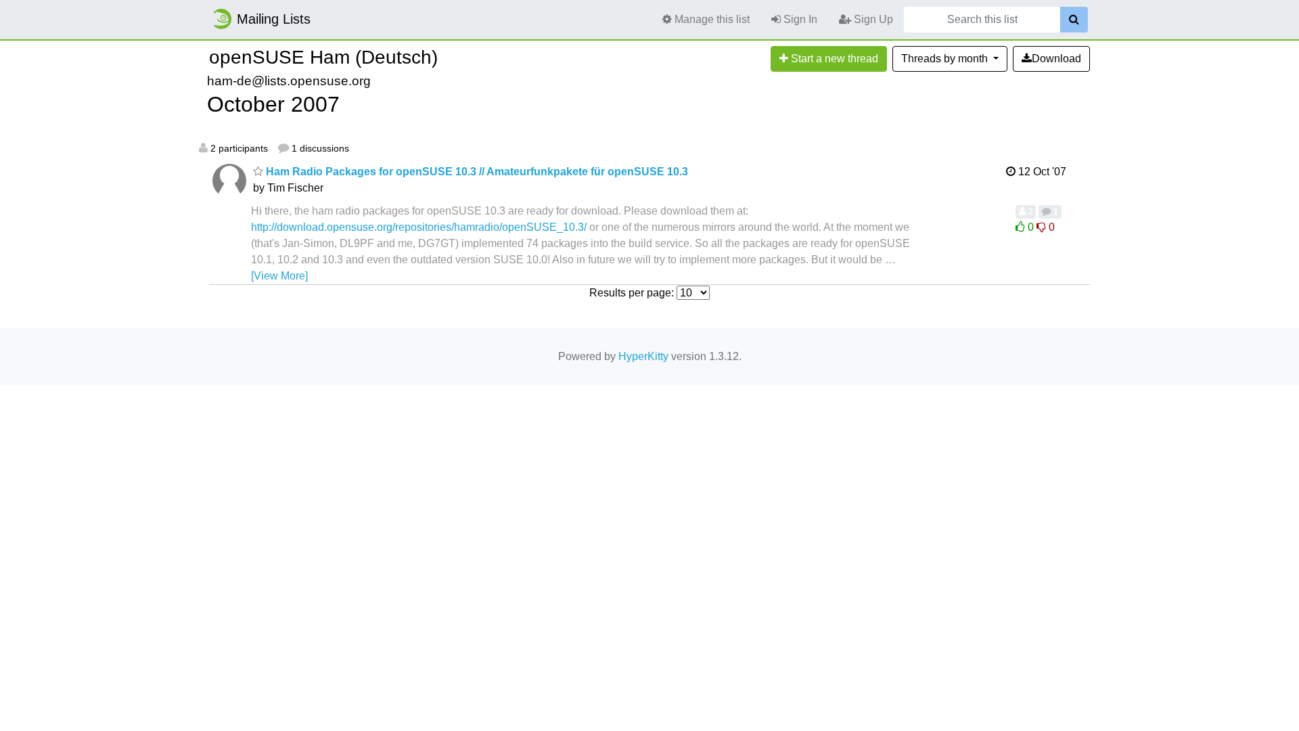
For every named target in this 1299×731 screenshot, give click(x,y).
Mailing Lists (274, 19)
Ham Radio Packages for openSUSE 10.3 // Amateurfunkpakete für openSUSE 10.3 (475, 171)
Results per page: (631, 292)
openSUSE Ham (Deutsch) (323, 57)
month (945, 58)
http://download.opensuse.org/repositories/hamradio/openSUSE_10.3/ (419, 227)
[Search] (1074, 19)
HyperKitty (643, 356)
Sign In (799, 19)
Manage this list (711, 19)
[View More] (279, 276)
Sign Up (872, 19)
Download (1056, 58)
